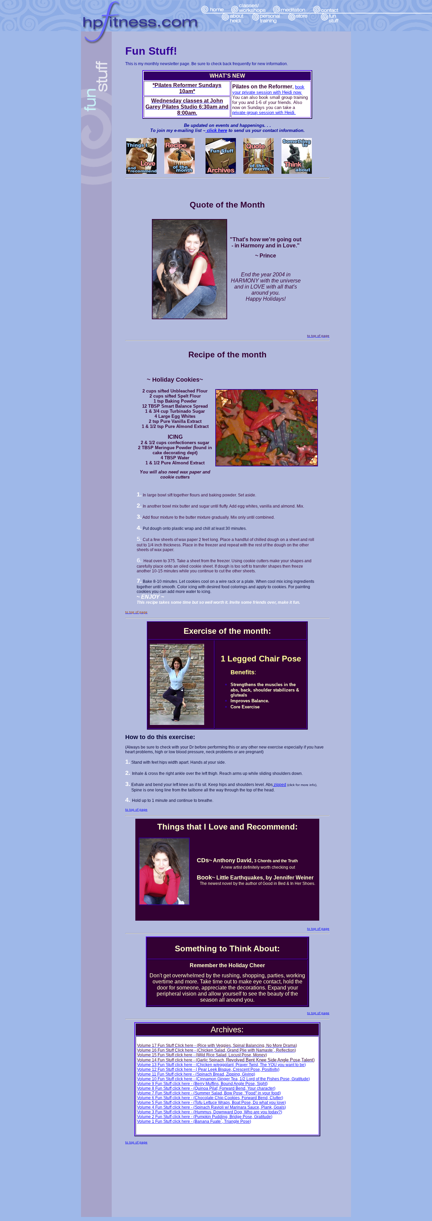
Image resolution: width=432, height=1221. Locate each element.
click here (216, 130)
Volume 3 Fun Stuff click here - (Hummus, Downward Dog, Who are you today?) (209, 1112)
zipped (279, 784)
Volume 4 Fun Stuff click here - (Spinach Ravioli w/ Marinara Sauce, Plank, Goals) (211, 1107)
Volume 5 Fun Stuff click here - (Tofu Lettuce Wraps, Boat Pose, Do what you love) (211, 1102)
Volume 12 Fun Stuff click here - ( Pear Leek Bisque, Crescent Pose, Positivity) (208, 1069)
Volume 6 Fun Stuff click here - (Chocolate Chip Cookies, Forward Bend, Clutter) (210, 1097)
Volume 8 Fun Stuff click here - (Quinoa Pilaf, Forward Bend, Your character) (206, 1088)
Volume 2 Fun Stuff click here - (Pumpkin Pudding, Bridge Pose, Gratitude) (204, 1116)
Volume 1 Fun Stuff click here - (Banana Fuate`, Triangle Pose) (194, 1121)
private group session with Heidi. (264, 112)
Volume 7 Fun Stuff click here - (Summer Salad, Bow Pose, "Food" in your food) (209, 1093)
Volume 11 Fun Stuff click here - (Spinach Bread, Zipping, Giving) (196, 1074)
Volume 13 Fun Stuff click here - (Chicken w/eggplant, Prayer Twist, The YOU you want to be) (221, 1064)
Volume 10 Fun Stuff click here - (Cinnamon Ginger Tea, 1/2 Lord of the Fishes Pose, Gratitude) (223, 1079)
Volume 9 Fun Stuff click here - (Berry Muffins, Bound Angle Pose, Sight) (202, 1083)
